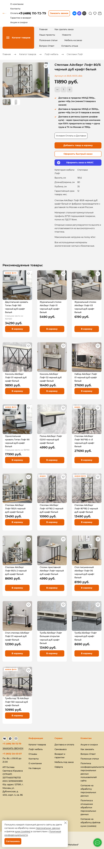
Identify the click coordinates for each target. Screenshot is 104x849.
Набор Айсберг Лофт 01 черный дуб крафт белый (85, 377)
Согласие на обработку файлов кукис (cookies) (90, 822)
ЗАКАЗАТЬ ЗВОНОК (13, 748)
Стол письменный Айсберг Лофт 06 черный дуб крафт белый (84, 572)
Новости (66, 35)
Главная (43, 29)
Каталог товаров (27, 54)
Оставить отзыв (69, 46)
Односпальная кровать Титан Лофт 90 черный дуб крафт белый (17, 441)
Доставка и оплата (64, 744)
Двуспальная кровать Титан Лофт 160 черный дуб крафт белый (16, 307)
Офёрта (59, 767)
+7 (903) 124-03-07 (12, 754)
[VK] (74, 13)
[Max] (79, 13)
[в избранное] (46, 66)
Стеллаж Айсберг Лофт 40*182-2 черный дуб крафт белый (51, 508)
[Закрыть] (65, 823)
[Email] (84, 13)
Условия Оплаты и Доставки (71, 136)
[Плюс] (69, 89)
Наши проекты (47, 35)
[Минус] (57, 89)
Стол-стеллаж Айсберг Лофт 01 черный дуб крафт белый (17, 636)
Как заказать (87, 749)
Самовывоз (61, 749)
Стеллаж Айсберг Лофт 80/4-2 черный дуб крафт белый (16, 570)
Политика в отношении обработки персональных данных (88, 807)
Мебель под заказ (64, 762)
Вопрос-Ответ (46, 46)
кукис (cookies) (22, 831)
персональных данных (48, 828)
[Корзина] (99, 13)
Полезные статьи (48, 40)
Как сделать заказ (64, 29)
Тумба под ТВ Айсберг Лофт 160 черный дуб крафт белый (17, 701)
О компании (35, 763)
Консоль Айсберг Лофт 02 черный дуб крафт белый (51, 377)
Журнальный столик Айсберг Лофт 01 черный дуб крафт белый (51, 307)
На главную (35, 768)
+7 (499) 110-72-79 (12, 744)
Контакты (34, 759)
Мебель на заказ (73, 40)
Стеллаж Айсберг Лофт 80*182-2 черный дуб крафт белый (86, 508)
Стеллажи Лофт (75, 54)
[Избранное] (95, 13)
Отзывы (33, 754)
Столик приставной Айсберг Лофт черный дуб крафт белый (52, 570)
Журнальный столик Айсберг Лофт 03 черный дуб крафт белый (85, 307)
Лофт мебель (51, 54)
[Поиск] (90, 13)
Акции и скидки (89, 744)
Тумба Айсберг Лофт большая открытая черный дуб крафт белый (51, 638)
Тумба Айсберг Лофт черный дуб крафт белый (85, 636)
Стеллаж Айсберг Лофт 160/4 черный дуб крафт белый (15, 508)
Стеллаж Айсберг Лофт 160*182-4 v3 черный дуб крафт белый (84, 441)
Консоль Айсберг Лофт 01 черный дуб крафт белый (16, 377)
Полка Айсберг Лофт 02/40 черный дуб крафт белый (51, 439)
